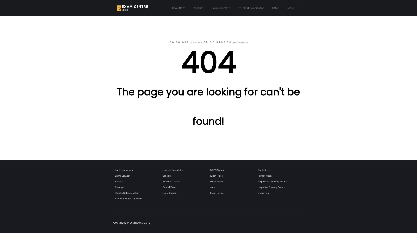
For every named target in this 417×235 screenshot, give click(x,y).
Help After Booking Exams (271, 187)
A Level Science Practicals (128, 198)
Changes (119, 187)
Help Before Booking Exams (272, 181)
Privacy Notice (265, 175)
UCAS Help (263, 193)
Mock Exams (216, 181)
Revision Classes (171, 181)
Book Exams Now (124, 170)
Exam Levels (216, 193)
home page (196, 42)
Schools (167, 175)
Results (119, 181)
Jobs (212, 187)
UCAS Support (217, 170)
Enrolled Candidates (173, 170)
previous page (240, 42)
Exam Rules (216, 175)
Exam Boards (169, 193)
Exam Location (122, 175)
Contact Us (263, 170)
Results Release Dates (126, 193)
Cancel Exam (169, 187)
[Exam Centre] (132, 8)
